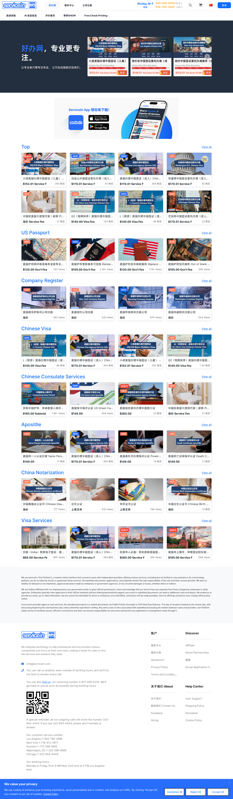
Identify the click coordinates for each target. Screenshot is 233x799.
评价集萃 (50, 15)
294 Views (107, 413)
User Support (193, 698)
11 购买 (61, 461)
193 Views (59, 269)
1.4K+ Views (58, 413)
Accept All (218, 791)
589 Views (204, 557)
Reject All (196, 791)
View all (207, 147)
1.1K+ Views (155, 269)
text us (46, 682)
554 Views (204, 317)
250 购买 (60, 183)
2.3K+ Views (106, 269)
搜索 (188, 660)
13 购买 (206, 461)
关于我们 (156, 698)
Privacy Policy (159, 667)
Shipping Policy (194, 705)
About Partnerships (197, 652)
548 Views (204, 269)
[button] (207, 56)
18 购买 (158, 461)
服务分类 (156, 652)
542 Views (107, 317)
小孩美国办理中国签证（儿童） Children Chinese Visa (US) (108, 62)
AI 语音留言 (30, 15)
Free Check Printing (95, 15)
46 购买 (157, 221)
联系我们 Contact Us (163, 705)
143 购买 (108, 221)
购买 (122, 72)
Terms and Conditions (164, 674)
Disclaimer (191, 713)
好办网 (52, 5)
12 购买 (206, 509)
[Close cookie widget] (230, 782)
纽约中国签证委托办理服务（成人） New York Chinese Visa (194, 62)
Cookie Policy (50, 794)
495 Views (59, 557)
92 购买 (206, 183)
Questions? (158, 660)
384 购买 (157, 183)
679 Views (156, 317)
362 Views (59, 317)
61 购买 (109, 183)
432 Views (107, 509)
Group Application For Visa (201, 667)
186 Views (156, 509)
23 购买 (157, 413)
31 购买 (61, 221)
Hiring (154, 720)
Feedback (157, 713)
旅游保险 (11, 15)
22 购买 (206, 221)
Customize (173, 791)
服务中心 (69, 5)
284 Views (156, 557)
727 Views (59, 509)
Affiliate (190, 645)
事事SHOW (69, 15)
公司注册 (87, 5)
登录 (224, 5)
